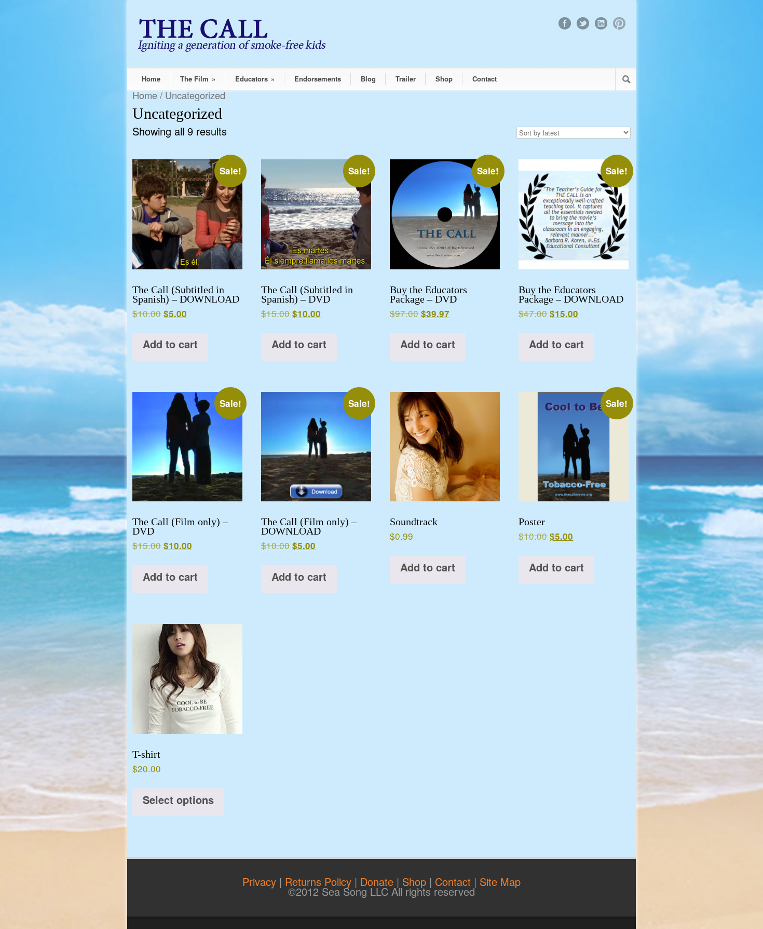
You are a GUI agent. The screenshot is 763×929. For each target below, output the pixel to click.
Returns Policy (320, 881)
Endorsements (317, 79)
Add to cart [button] (170, 343)
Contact (484, 79)
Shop (444, 79)
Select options (178, 799)
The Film (197, 79)
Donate (378, 881)
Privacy (260, 881)
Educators (255, 79)
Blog (368, 79)
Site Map (500, 881)
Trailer (406, 79)
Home (151, 79)
